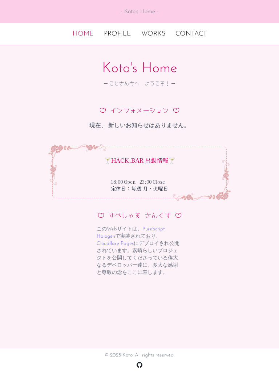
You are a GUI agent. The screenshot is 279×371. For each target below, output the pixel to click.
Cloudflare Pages (115, 243)
